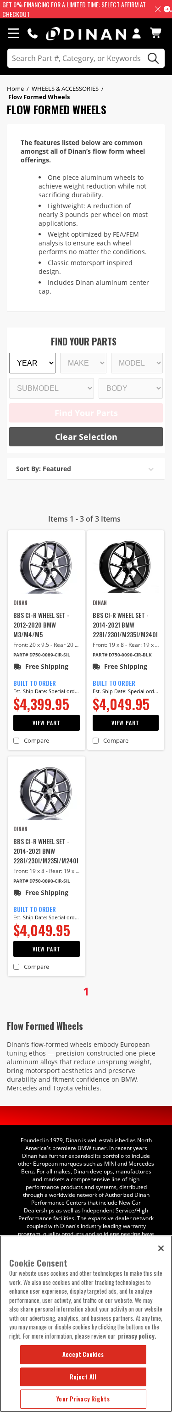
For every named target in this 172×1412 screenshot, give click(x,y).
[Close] (161, 1248)
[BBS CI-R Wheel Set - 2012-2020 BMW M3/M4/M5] (46, 566)
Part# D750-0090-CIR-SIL (41, 881)
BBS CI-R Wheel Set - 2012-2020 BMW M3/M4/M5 (41, 624)
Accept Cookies (83, 1354)
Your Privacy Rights (82, 1398)
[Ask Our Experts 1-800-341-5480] (32, 33)
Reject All (83, 1376)
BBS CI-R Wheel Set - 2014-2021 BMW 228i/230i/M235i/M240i (125, 624)
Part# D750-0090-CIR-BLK (122, 655)
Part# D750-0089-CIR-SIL (41, 655)
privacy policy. (137, 1335)
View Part (47, 723)
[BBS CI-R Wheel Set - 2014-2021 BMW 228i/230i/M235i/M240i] (126, 566)
